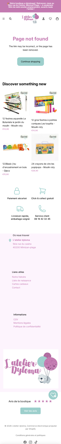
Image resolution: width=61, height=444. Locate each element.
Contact (16, 287)
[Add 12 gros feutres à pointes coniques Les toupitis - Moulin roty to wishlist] (54, 94)
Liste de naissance (21, 280)
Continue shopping (30, 61)
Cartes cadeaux (20, 284)
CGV (15, 319)
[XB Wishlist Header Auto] (50, 18)
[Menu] (3, 18)
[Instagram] (30, 442)
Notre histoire (19, 277)
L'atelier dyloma (19, 426)
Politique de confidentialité (27, 326)
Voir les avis (30, 410)
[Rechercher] (10, 18)
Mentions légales (22, 323)
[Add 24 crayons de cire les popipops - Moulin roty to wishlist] (54, 138)
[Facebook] (25, 442)
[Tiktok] (36, 442)
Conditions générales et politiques (30, 435)
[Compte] (43, 18)
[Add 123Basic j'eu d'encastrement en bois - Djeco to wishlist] (25, 138)
